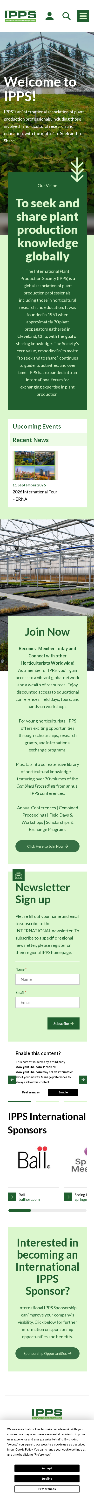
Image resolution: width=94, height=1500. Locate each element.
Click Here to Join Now (45, 846)
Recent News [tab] (31, 439)
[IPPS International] (20, 16)
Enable (63, 1092)
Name (21, 969)
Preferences (47, 1489)
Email (20, 992)
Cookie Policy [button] (24, 1449)
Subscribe (61, 1023)
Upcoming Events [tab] (37, 426)
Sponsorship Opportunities (45, 1353)
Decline (47, 1478)
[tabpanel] (47, 477)
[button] (12, 1080)
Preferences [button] (42, 1454)
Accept (47, 1468)
